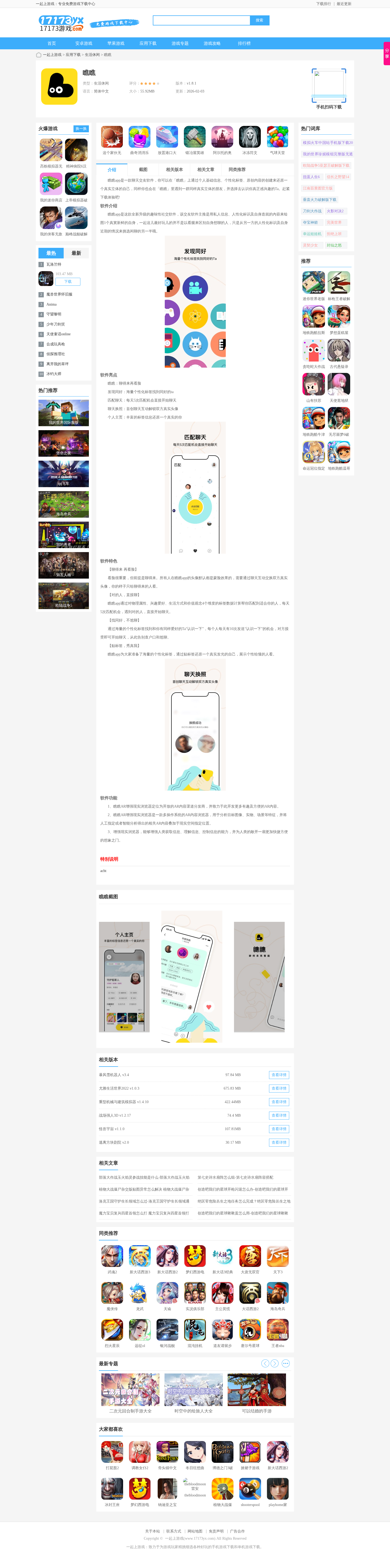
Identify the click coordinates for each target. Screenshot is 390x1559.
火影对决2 (335, 211)
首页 (51, 43)
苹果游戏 (115, 43)
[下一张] (243, 977)
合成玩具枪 (55, 344)
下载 (68, 282)
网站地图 (195, 1531)
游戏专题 (180, 43)
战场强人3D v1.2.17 (115, 1115)
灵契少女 (310, 245)
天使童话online (58, 334)
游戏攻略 (212, 43)
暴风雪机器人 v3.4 (114, 1075)
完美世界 (334, 222)
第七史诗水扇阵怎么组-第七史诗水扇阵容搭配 (235, 1177)
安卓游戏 (83, 43)
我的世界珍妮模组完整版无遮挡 (328, 154)
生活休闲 (92, 55)
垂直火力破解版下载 (319, 200)
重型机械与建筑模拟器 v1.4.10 (124, 1102)
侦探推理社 (55, 354)
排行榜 (244, 43)
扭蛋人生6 (311, 177)
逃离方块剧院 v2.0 (114, 1142)
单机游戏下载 (249, 1547)
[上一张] (147, 977)
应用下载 (148, 43)
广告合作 (237, 1531)
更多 (286, 1363)
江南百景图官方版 (318, 188)
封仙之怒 (334, 245)
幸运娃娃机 (312, 234)
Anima (51, 304)
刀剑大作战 (312, 211)
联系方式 (173, 1531)
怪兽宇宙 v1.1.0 (111, 1129)
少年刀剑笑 (55, 324)
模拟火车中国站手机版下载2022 (328, 143)
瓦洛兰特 (53, 264)
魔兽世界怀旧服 (59, 294)
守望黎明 (53, 314)
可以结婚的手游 (257, 1411)
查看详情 (279, 1075)
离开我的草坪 (57, 364)
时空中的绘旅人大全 (194, 1411)
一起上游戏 (52, 55)
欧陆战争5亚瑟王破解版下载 (326, 166)
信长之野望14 (338, 177)
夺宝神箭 (310, 222)
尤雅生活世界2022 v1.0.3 (119, 1088)
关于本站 (152, 1531)
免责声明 (216, 1531)
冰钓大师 (53, 374)
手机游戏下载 (223, 1547)
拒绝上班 (334, 234)
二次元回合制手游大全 (130, 1411)
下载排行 (323, 4)
